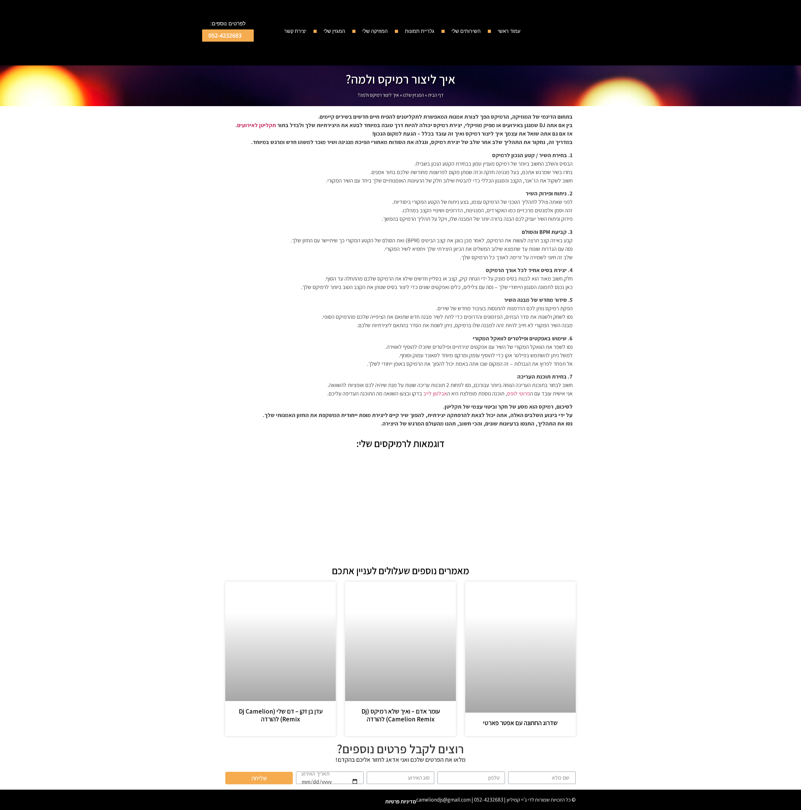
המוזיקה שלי (375, 31)
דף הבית (435, 95)
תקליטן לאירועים (256, 125)
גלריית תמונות (419, 31)
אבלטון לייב (435, 393)
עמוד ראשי (509, 31)
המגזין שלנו (413, 95)
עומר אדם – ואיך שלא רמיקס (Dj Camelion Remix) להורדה (400, 715)
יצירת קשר (295, 31)
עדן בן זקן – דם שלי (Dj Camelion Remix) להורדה (281, 715)
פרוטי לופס (518, 393)
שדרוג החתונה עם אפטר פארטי (520, 723)
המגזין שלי (334, 31)
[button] (228, 35)
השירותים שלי (466, 31)
